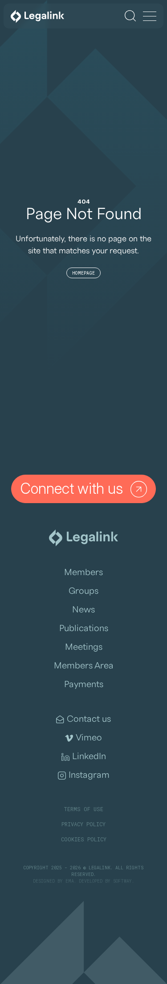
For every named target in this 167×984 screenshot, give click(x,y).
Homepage (83, 273)
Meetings (83, 647)
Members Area (84, 665)
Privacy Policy (83, 824)
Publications (83, 628)
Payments (83, 684)
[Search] (130, 15)
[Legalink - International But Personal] (37, 16)
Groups (83, 591)
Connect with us (71, 488)
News (83, 609)
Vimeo (89, 737)
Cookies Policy (83, 839)
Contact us (89, 719)
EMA (69, 881)
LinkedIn (89, 756)
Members (83, 572)
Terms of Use (83, 808)
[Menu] (149, 17)
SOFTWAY (122, 881)
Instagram (89, 775)
